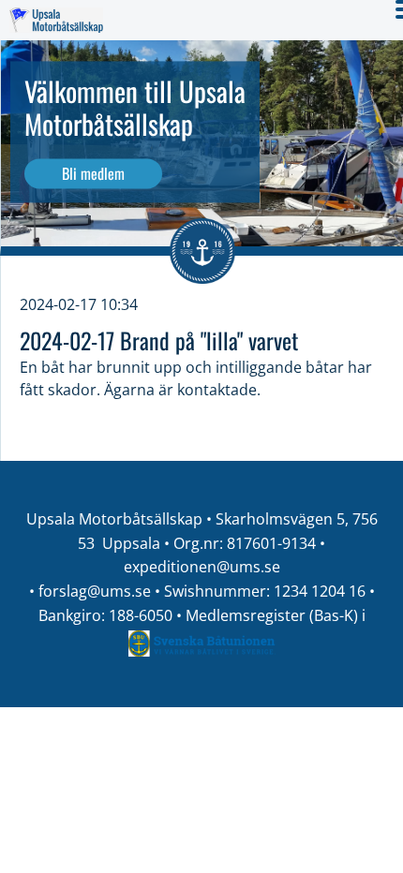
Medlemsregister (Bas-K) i (276, 615)
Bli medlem (93, 173)
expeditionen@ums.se (202, 566)
